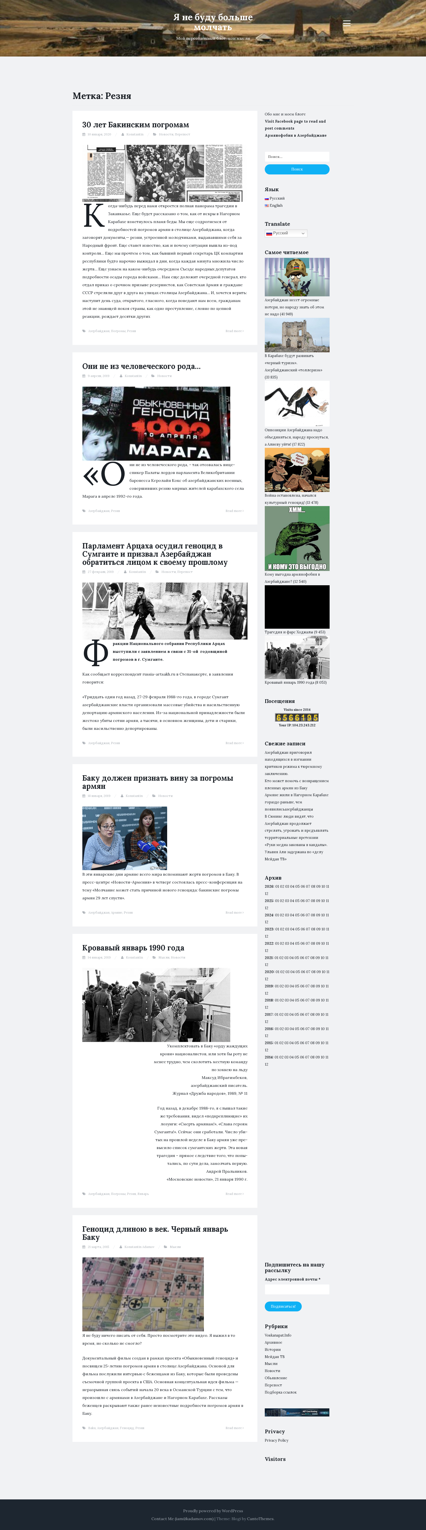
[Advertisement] (297, 1169)
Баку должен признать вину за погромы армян (157, 782)
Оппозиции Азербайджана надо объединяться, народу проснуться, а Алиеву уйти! (297, 437)
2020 (269, 972)
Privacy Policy (276, 1440)
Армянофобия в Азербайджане (296, 135)
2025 (269, 901)
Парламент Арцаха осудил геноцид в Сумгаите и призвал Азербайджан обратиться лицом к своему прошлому (155, 554)
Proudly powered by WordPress (213, 1510)
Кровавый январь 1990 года (133, 947)
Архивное (273, 1342)
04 (292, 886)
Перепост (182, 134)
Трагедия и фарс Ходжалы (289, 632)
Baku (92, 1428)
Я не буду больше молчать (213, 22)
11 (327, 943)
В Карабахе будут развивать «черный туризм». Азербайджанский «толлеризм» (293, 363)
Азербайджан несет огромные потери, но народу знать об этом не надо (294, 307)
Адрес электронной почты (292, 1279)
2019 (269, 986)
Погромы (118, 331)
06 (303, 886)
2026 (269, 886)
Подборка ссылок (281, 1392)
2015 (269, 1043)
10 (323, 901)
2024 (269, 915)
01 (277, 886)
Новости (166, 134)
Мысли (164, 957)
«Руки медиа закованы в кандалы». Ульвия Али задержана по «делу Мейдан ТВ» (296, 852)
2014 (269, 1057)
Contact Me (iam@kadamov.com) (182, 1518)
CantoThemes (260, 1518)
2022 (269, 943)
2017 (269, 1014)
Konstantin (134, 134)
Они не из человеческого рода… (141, 366)
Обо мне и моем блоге (285, 114)
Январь (143, 1194)
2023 (269, 929)
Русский (280, 233)
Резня (131, 331)
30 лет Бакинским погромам (135, 124)
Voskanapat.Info (278, 1335)
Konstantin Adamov (139, 1247)
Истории (273, 1349)
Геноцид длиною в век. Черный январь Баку (155, 1233)
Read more (234, 331)
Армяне (116, 912)
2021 (269, 958)
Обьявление (276, 1378)
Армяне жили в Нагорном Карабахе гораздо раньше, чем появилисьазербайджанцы (297, 802)
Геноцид (127, 1428)
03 (287, 886)
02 (282, 886)
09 (318, 901)
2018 (269, 1000)
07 (308, 886)
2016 (269, 1029)
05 (297, 886)
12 (266, 908)
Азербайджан (98, 331)
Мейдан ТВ (275, 1357)
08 (313, 901)
